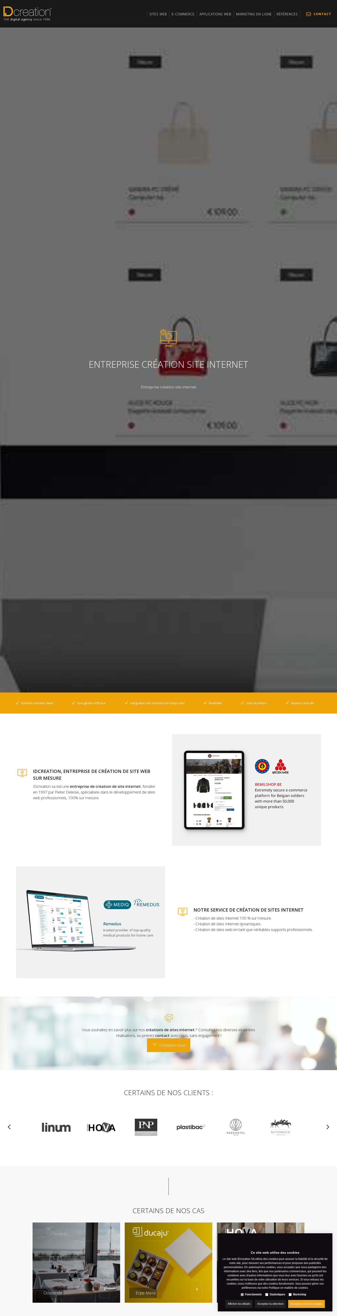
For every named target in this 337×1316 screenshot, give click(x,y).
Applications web (215, 14)
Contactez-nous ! (173, 1045)
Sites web (158, 14)
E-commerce (183, 14)
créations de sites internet (170, 1029)
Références (287, 14)
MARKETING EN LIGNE (254, 14)
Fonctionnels (253, 1294)
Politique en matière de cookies (288, 1287)
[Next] (328, 1127)
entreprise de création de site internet (105, 786)
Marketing (299, 1294)
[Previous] (9, 1127)
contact (162, 1035)
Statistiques (277, 1294)
